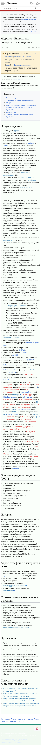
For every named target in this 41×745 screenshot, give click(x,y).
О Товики (33, 739)
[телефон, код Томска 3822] (4, 578)
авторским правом (11, 338)
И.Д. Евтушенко (9, 397)
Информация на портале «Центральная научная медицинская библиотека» (19, 699)
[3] (37, 402)
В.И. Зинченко (33, 441)
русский (24, 178)
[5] (37, 417)
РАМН (32, 370)
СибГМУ (31, 143)
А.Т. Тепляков (8, 417)
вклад (28, 56)
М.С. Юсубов (26, 419)
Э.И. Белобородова (11, 389)
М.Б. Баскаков (23, 387)
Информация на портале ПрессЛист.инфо (20, 703)
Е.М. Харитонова (31, 375)
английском (31, 180)
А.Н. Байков (24, 384)
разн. (8, 65)
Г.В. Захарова (30, 422)
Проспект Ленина (9, 721)
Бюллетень (18, 79)
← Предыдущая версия (21, 65)
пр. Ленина (8, 576)
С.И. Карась (8, 399)
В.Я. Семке (34, 456)
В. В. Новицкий (9, 365)
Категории (5, 719)
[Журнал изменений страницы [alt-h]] (33, 47)
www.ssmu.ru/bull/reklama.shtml (16, 627)
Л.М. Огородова (23, 409)
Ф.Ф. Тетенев (25, 417)
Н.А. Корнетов (9, 404)
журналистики (26, 187)
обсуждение (19, 56)
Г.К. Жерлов (27, 397)
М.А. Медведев (24, 407)
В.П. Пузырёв (13, 414)
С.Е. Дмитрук (27, 394)
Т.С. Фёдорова (9, 419)
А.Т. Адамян (30, 431)
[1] (36, 387)
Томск (5, 145)
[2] (18, 394)
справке (34, 31)
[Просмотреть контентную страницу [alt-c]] (2, 47)
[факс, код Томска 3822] (4, 581)
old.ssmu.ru (7, 240)
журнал (16, 131)
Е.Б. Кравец (25, 404)
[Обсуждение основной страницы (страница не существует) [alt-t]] (7, 47)
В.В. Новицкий (9, 370)
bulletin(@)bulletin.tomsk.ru (14, 586)
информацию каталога (15, 305)
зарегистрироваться (29, 19)
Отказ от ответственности (11, 742)
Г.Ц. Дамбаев (26, 392)
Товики (12, 3)
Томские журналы (18, 719)
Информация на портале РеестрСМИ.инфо (20, 706)
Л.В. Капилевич (25, 399)
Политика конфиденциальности (14, 739)
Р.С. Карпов (33, 446)
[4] (4, 414)
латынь (31, 178)
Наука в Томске (33, 719)
